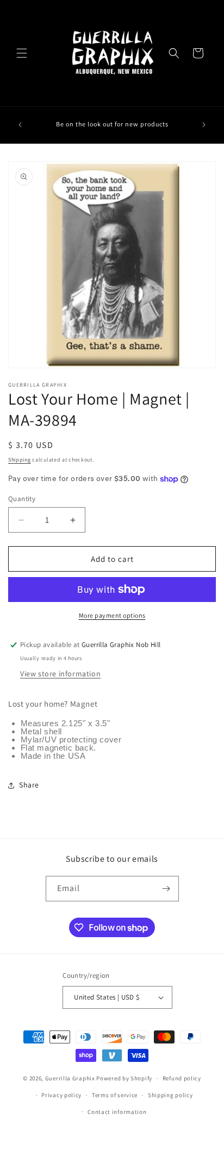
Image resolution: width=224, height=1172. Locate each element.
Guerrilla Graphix (70, 1078)
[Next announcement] (204, 125)
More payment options (112, 615)
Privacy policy (61, 1095)
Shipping (19, 459)
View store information (60, 673)
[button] (22, 53)
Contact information (117, 1112)
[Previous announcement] (20, 125)
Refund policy (182, 1078)
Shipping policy (170, 1095)
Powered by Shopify (124, 1078)
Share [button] (29, 785)
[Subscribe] (166, 888)
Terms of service (115, 1095)
